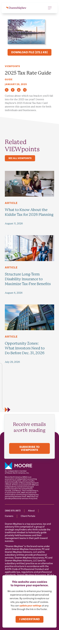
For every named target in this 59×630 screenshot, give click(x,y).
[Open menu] (50, 8)
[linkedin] (19, 90)
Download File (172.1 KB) (29, 52)
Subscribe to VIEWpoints (29, 448)
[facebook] (13, 90)
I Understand (29, 619)
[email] (25, 90)
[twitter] (6, 90)
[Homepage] (16, 7)
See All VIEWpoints (19, 158)
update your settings (30, 605)
